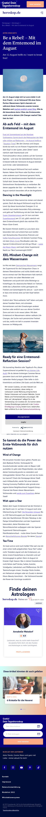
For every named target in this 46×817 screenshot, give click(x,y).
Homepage (6, 23)
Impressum (6, 782)
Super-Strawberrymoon (12, 215)
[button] (21, 709)
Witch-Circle (15, 241)
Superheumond (9, 218)
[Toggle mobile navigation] (41, 13)
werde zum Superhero (25, 493)
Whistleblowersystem (11, 797)
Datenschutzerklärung (11, 787)
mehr (23, 422)
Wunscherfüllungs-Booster (16, 536)
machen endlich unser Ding (25, 109)
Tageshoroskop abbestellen (11, 810)
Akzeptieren (24, 417)
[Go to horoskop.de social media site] (4, 767)
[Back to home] (11, 12)
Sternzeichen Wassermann (26, 265)
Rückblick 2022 (8, 792)
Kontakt (5, 777)
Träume (38, 536)
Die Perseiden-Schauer (31, 512)
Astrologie (15, 23)
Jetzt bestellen (35, 4)
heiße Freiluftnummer (11, 238)
